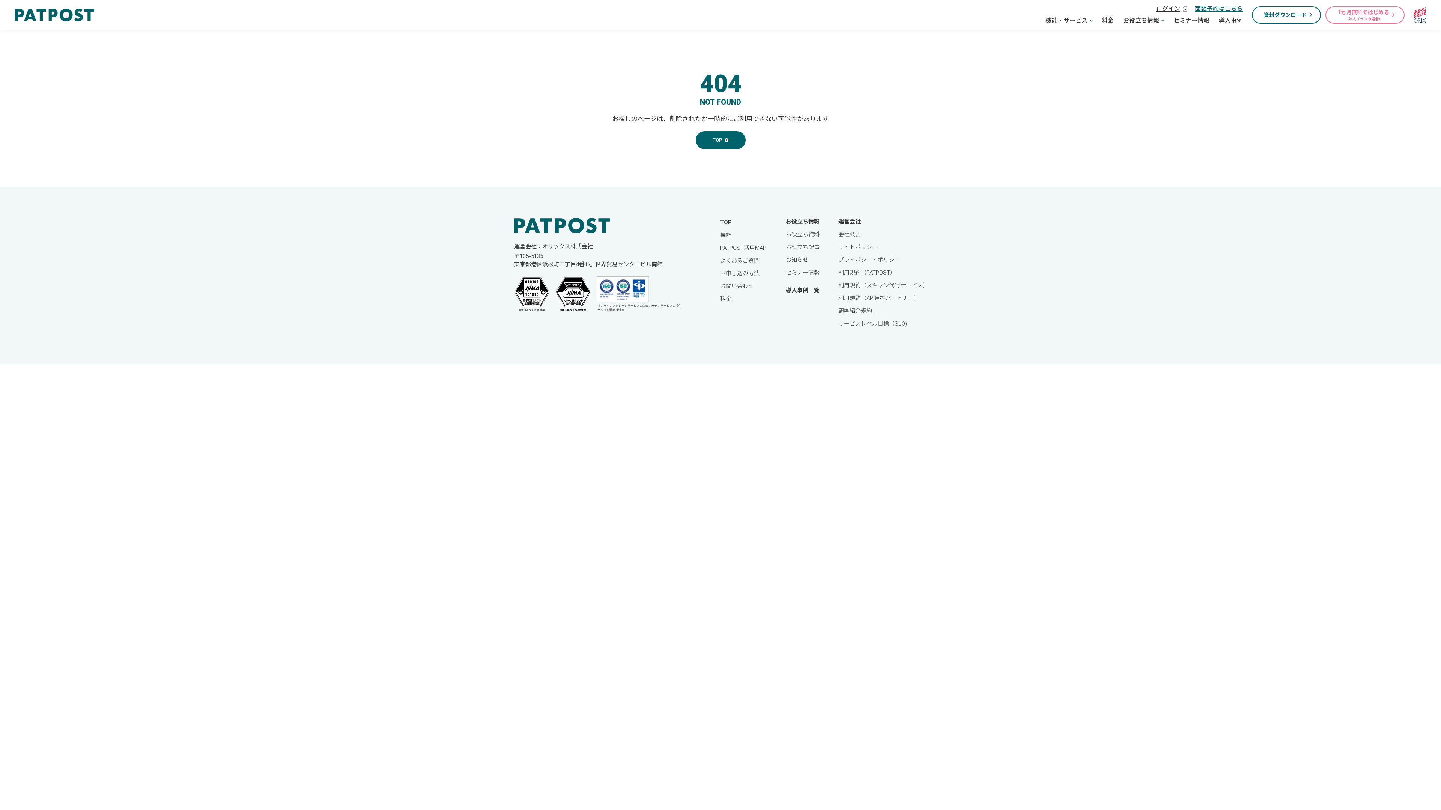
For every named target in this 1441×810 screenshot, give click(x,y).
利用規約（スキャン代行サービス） (883, 285)
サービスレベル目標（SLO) (872, 323)
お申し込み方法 (740, 273)
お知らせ (797, 259)
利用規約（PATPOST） (867, 272)
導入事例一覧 (803, 290)
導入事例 (1231, 20)
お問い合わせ (737, 286)
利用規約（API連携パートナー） (878, 298)
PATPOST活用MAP (743, 247)
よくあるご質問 (740, 260)
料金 (1108, 20)
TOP (726, 222)
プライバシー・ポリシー (869, 259)
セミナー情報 (1191, 20)
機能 (725, 235)
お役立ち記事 (803, 247)
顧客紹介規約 (855, 311)
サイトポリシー (858, 247)
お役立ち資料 (803, 234)
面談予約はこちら (1219, 8)
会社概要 (849, 234)
